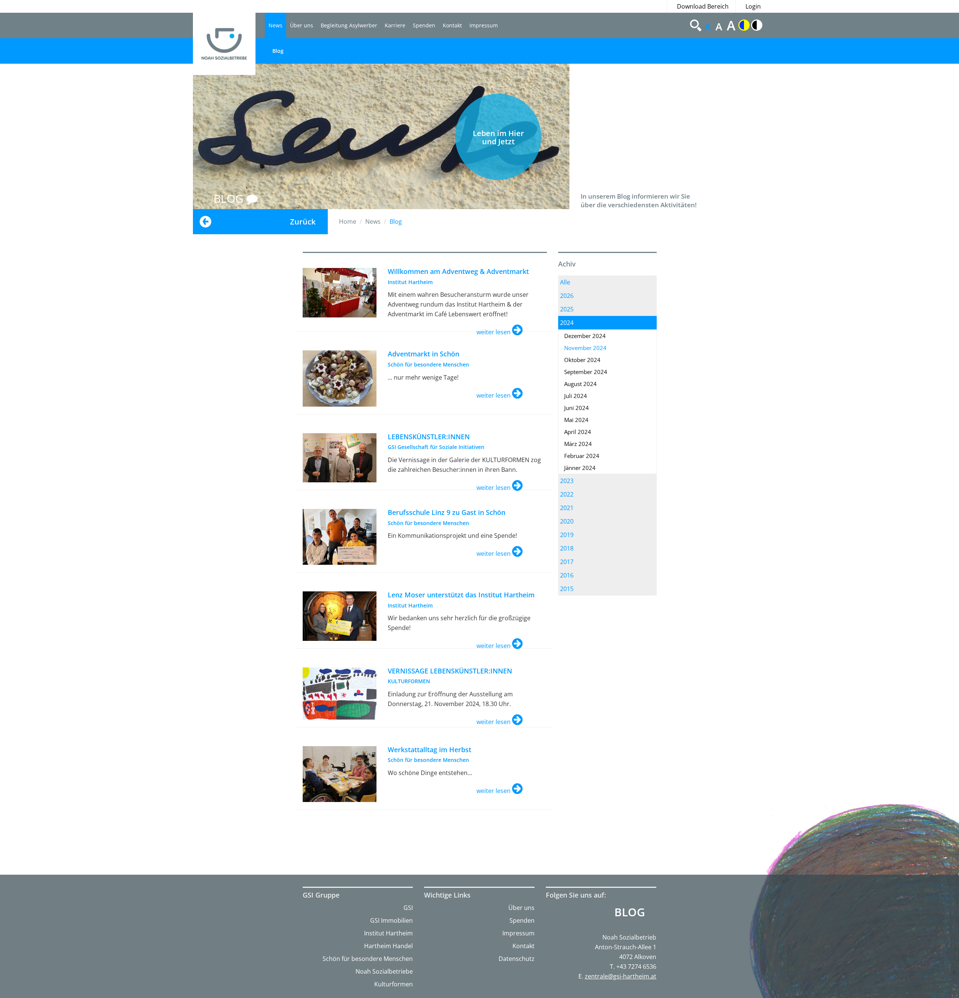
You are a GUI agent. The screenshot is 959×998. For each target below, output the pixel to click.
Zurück (302, 222)
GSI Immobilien (391, 920)
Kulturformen (393, 984)
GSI (408, 908)
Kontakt (452, 25)
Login (753, 6)
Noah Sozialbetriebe (384, 971)
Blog (278, 50)
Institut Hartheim (388, 933)
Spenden (424, 25)
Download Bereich (703, 6)
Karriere (395, 25)
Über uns (301, 25)
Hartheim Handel (388, 946)
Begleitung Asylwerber (349, 25)
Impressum (483, 25)
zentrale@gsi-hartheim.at (620, 976)
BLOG (230, 198)
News (275, 25)
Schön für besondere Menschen (368, 959)
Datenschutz (517, 959)
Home (347, 221)
